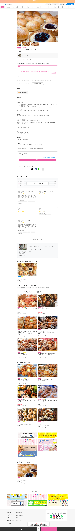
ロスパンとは (9, 512)
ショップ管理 (9, 523)
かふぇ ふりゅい (25, 55)
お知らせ (8, 515)
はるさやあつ (23, 191)
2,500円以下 (23, 63)
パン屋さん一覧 (9, 517)
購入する (37, 159)
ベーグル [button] (60, 7)
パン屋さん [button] (63, 4)
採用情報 (17, 517)
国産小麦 (39, 63)
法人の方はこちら (18, 520)
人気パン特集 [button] (15, 7)
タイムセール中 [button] (30, 7)
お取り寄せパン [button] (56, 4)
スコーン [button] (71, 7)
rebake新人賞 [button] (51, 7)
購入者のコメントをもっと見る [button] (37, 239)
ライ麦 (36, 63)
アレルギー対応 (28, 63)
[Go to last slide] (19, 26)
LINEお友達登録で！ (57, 518)
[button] (8, 7)
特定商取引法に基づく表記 (22, 255)
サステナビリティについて (9, 520)
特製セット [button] (24, 7)
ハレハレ (43, 191)
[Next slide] (55, 26)
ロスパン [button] (20, 7)
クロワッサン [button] (66, 7)
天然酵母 (47, 63)
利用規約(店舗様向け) (19, 512)
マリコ (22, 220)
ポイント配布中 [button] (37, 7)
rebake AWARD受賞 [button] (44, 7)
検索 (3, 7)
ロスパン (19, 63)
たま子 (22, 208)
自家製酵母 (43, 63)
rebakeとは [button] (49, 4)
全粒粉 (33, 63)
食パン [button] (56, 7)
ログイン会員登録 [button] (70, 4)
